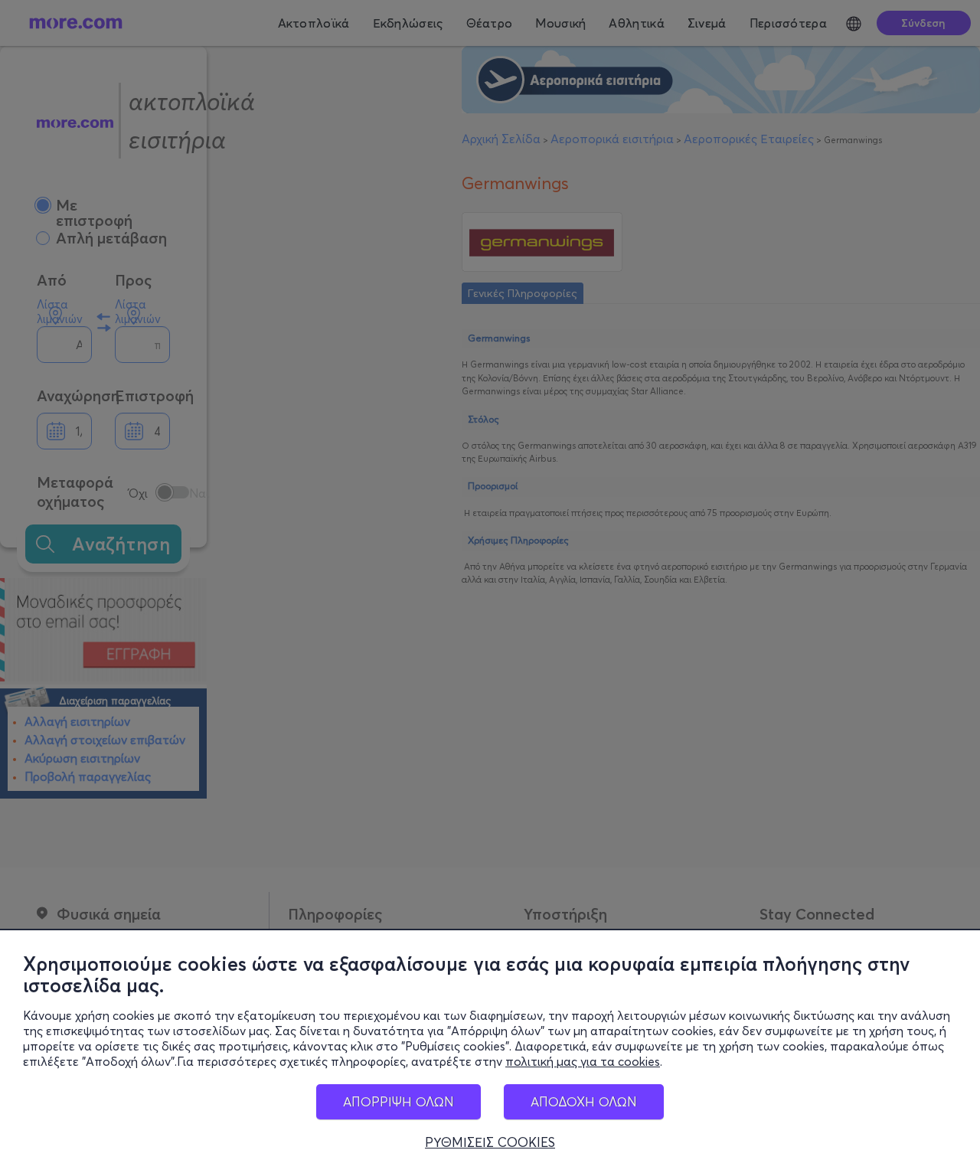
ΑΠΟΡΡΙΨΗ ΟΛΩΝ (398, 1101)
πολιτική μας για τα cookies (582, 1061)
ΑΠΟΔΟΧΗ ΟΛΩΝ (584, 1101)
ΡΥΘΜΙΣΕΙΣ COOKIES (490, 1142)
